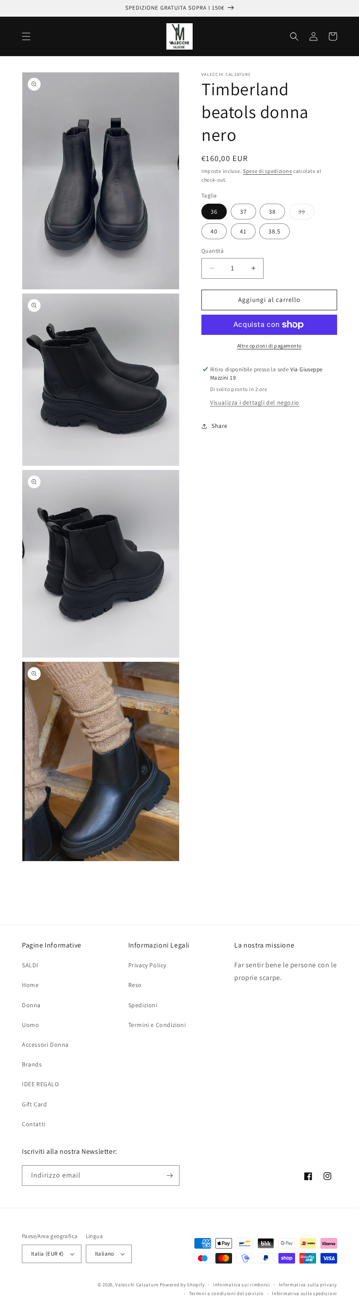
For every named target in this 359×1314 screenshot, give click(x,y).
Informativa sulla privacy (308, 1285)
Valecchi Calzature (136, 1285)
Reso (135, 985)
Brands (32, 1064)
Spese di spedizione (267, 171)
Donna (31, 1005)
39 (306, 213)
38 (272, 211)
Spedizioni (143, 1005)
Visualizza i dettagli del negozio (254, 402)
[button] (26, 36)
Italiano (104, 1253)
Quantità (212, 251)
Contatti (34, 1124)
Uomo (30, 1025)
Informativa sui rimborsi (241, 1285)
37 (243, 211)
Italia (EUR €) (47, 1253)
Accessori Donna (45, 1044)
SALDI (30, 965)
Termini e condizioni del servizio (226, 1293)
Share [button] (219, 426)
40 (214, 231)
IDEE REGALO (40, 1084)
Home (30, 985)
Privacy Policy (147, 965)
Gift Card (34, 1104)
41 (243, 231)
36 (214, 211)
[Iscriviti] (169, 1175)
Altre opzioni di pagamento (269, 345)
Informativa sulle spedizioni (304, 1293)
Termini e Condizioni (157, 1025)
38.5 (274, 231)
